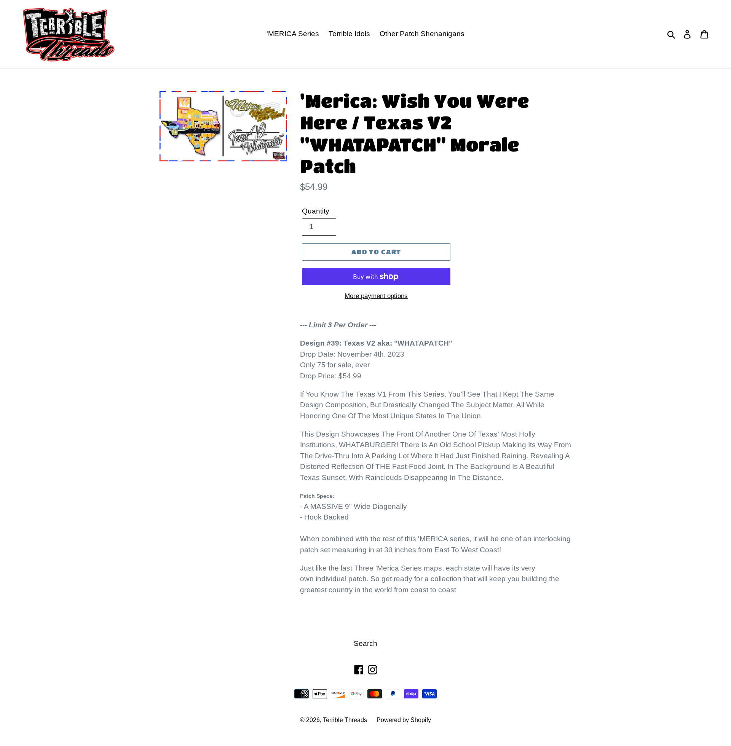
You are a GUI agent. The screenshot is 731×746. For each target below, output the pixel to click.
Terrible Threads (345, 720)
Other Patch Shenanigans (422, 34)
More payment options (376, 296)
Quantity (315, 211)
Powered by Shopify (404, 720)
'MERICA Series (293, 34)
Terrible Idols (349, 34)
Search (365, 643)
